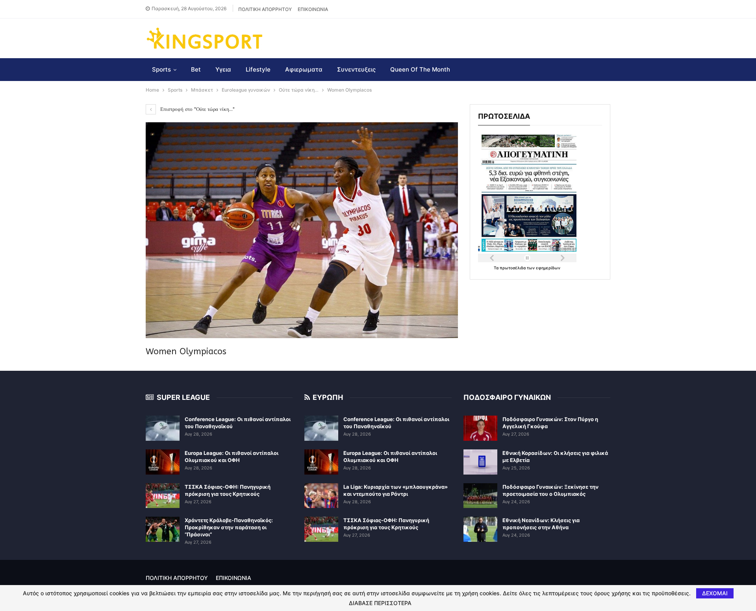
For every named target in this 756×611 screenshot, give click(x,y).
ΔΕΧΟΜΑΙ (715, 593)
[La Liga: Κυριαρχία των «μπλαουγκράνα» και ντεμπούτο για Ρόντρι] (321, 495)
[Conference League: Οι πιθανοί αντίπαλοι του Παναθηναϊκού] (163, 428)
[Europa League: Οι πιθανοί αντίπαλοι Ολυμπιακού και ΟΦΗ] (163, 462)
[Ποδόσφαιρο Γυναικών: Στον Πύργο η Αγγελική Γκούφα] (480, 428)
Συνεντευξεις (356, 69)
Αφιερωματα (303, 69)
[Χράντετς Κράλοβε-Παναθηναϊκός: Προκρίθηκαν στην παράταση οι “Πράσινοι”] (163, 529)
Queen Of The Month (420, 69)
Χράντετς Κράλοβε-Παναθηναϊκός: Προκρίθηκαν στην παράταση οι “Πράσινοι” (229, 527)
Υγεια (223, 69)
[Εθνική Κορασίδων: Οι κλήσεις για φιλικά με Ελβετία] (480, 462)
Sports (161, 69)
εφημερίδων (548, 267)
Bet (196, 69)
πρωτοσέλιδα (513, 267)
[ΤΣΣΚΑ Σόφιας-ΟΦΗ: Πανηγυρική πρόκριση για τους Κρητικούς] (163, 495)
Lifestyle (258, 69)
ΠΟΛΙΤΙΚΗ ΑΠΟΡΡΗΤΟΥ (265, 9)
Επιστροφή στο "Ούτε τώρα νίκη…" (197, 109)
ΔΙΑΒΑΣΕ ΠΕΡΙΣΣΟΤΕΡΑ (380, 603)
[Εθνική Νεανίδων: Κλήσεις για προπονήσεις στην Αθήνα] (480, 529)
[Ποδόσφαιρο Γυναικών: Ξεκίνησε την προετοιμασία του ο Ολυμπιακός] (480, 495)
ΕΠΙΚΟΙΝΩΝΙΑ (313, 9)
